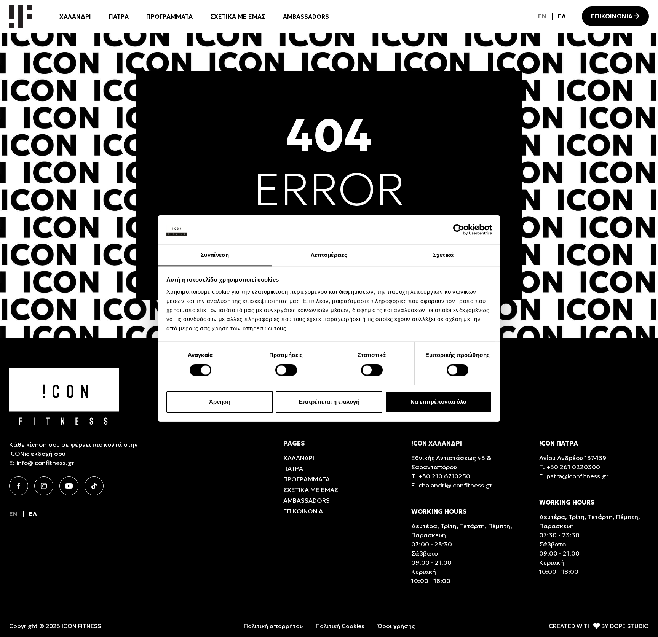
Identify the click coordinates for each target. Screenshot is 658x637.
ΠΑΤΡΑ (119, 16)
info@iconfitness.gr (45, 463)
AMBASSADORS (306, 16)
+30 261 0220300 (573, 467)
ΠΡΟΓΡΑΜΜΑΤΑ (169, 16)
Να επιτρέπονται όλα (438, 401)
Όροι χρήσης (396, 626)
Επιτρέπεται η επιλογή (329, 401)
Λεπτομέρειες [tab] (329, 255)
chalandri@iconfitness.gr (455, 485)
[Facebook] (18, 485)
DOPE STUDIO (629, 626)
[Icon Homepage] (20, 16)
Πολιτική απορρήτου (273, 626)
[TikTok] (94, 485)
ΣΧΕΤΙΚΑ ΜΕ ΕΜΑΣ (237, 16)
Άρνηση (219, 401)
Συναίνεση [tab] (215, 255)
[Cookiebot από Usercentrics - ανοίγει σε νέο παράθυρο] (458, 230)
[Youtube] (68, 485)
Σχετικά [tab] (443, 255)
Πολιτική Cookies (340, 626)
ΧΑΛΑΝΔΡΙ (75, 16)
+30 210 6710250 (444, 476)
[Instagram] (43, 485)
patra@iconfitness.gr (577, 476)
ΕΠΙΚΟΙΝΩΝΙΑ (611, 16)
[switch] (286, 370)
